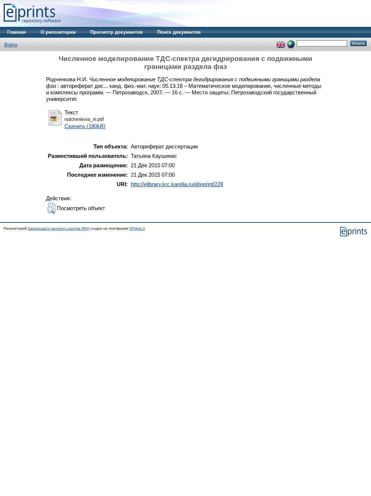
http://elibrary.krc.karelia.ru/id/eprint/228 (177, 184)
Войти (10, 45)
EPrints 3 (137, 228)
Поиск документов (179, 32)
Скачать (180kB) (84, 126)
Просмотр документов (116, 32)
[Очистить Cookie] (291, 43)
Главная (16, 32)
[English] (280, 43)
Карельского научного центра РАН (58, 228)
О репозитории (58, 32)
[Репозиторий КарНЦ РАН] (32, 25)
